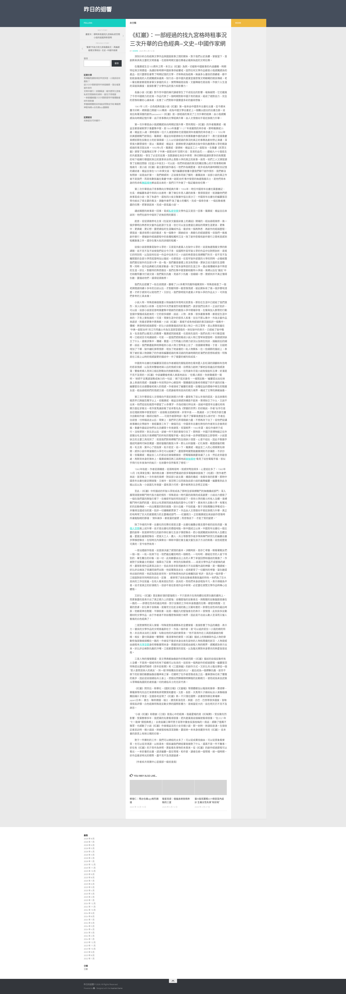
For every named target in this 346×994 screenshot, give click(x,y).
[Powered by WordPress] (94, 988)
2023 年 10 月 (90, 949)
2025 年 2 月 (89, 897)
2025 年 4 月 (89, 890)
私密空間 (173, 210)
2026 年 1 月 (89, 861)
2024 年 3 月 (89, 932)
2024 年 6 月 (89, 923)
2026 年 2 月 (89, 858)
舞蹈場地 (147, 182)
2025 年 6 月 (89, 884)
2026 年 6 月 (89, 845)
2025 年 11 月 (90, 868)
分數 (86, 969)
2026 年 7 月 (89, 842)
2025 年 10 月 (90, 871)
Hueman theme (116, 988)
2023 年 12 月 (90, 942)
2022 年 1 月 (89, 958)
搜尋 (86, 58)
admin (135, 51)
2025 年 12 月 (90, 864)
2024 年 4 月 (89, 929)
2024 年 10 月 (90, 910)
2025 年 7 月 (89, 881)
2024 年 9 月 (89, 913)
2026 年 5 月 (89, 848)
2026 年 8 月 (89, 838)
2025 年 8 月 (89, 877)
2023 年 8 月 (89, 955)
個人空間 (134, 528)
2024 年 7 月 (89, 919)
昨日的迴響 (98, 9)
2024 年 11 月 (90, 907)
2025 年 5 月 (89, 887)
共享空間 (144, 644)
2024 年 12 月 (90, 903)
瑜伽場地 (190, 458)
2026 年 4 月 (89, 851)
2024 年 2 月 (89, 936)
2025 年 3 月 (89, 894)
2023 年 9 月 (89, 952)
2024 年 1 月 (89, 939)
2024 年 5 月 (89, 926)
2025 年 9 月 (89, 874)
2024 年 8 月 (89, 916)
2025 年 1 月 (89, 900)
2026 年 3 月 (89, 855)
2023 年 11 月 (90, 945)
